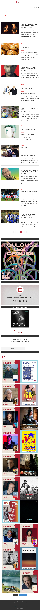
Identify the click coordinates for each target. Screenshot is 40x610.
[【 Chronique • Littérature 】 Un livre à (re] (29, 581)
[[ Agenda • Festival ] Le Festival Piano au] (29, 371)
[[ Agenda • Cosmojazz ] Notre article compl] (11, 581)
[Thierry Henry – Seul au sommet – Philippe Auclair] (10, 71)
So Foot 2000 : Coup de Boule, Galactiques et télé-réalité (29, 171)
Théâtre (22, 22)
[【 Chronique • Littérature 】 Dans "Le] (11, 418)
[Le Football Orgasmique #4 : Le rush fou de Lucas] (10, 195)
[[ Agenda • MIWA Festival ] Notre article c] (29, 418)
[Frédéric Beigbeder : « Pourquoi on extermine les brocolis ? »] (10, 151)
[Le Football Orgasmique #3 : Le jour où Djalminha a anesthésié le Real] (10, 216)
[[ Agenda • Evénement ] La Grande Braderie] (29, 395)
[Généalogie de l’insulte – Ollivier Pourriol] (10, 90)
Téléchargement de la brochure (20, 331)
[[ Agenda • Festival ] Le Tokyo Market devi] (29, 441)
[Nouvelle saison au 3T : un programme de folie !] (10, 28)
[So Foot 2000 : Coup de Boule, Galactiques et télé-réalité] (10, 174)
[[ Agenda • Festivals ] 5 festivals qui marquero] (29, 511)
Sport (21, 65)
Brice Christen (24, 27)
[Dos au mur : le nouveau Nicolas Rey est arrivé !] (10, 131)
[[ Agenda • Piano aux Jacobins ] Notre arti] (29, 465)
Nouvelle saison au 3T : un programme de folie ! (29, 25)
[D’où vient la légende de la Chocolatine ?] (10, 49)
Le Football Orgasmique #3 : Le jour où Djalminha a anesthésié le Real (29, 214)
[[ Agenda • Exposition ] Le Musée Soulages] (29, 558)
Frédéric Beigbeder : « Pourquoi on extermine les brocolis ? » (29, 149)
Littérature (25, 65)
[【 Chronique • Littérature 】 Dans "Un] (29, 535)
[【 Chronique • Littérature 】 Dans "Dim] (11, 395)
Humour (25, 22)
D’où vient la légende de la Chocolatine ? (29, 46)
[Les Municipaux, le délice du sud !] (10, 112)
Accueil (2, 11)
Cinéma (22, 106)
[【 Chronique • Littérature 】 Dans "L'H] (11, 371)
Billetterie (20, 332)
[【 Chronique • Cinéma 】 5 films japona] (29, 488)
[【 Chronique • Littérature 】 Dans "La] (11, 441)
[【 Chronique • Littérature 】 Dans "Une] (11, 558)
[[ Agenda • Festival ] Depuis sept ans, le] (11, 511)
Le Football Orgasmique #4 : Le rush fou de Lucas (29, 192)
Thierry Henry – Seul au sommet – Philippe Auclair (29, 68)
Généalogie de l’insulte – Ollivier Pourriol (28, 87)
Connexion (19, 606)
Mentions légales (14, 606)
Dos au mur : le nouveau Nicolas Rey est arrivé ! (28, 128)
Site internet (20, 329)
